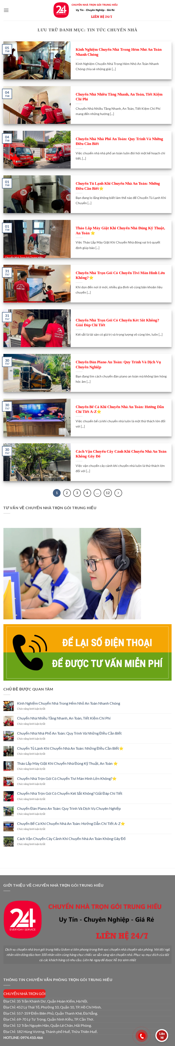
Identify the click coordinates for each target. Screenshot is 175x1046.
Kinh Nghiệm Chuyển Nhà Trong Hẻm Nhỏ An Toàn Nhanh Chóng (119, 52)
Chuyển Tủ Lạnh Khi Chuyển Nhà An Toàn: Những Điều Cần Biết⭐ (118, 186)
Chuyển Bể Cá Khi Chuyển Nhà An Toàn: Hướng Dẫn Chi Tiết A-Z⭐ (120, 409)
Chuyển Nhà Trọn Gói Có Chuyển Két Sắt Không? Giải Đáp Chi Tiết (117, 322)
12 (108, 493)
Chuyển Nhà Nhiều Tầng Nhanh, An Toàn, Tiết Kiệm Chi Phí (119, 97)
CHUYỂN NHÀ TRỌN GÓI (24, 993)
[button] (6, 10)
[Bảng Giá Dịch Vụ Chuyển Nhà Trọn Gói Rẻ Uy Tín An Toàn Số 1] (87, 10)
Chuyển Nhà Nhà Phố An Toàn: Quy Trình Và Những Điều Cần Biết (119, 141)
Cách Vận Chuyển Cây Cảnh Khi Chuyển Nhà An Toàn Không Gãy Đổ (121, 454)
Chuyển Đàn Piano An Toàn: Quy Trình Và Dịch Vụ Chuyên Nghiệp (118, 364)
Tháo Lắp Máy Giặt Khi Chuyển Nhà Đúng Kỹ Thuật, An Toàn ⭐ (120, 230)
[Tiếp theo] (118, 493)
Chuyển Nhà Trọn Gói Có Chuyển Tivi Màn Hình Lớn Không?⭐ (120, 275)
